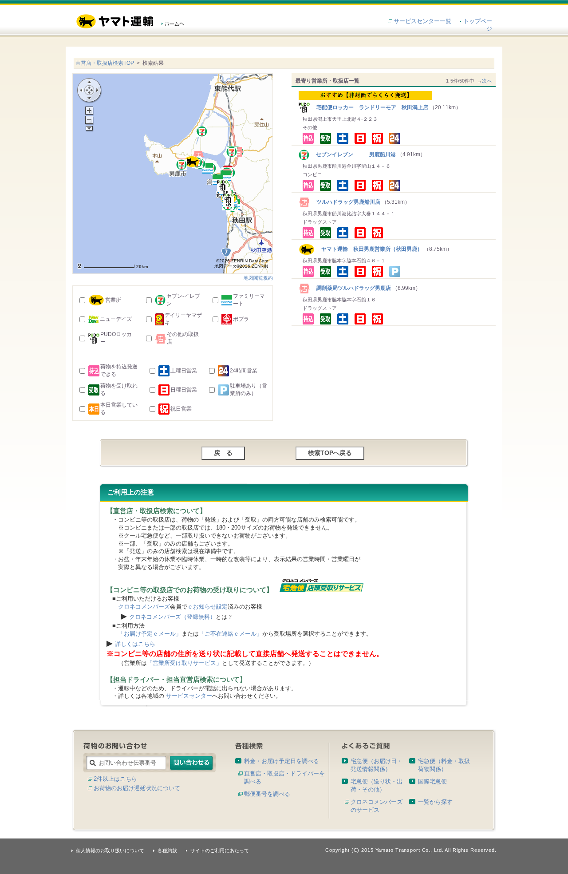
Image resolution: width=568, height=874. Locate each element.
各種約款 (167, 850)
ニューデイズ (116, 319)
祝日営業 (181, 409)
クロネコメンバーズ (144, 606)
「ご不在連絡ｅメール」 (230, 633)
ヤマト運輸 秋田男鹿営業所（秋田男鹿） (368, 249)
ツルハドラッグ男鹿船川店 (346, 202)
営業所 (113, 300)
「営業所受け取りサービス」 (184, 663)
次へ (487, 80)
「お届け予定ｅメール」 (149, 633)
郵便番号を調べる (267, 794)
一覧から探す (435, 802)
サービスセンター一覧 (422, 21)
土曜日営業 (183, 371)
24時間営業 (243, 371)
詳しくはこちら (135, 644)
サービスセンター (189, 695)
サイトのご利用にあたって (219, 850)
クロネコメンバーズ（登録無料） (172, 616)
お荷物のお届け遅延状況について (137, 788)
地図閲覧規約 (258, 278)
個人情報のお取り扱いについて (110, 850)
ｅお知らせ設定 (207, 606)
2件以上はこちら (115, 778)
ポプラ (241, 319)
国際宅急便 (432, 781)
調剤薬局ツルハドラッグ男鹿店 (351, 288)
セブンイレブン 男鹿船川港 (353, 154)
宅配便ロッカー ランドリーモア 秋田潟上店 (370, 107)
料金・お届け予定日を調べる (281, 761)
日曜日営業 (183, 390)
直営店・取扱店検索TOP (104, 63)
